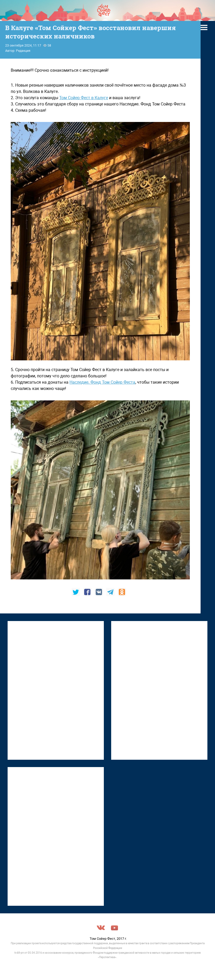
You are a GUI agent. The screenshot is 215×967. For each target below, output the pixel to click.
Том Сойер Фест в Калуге (83, 97)
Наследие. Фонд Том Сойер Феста (102, 382)
